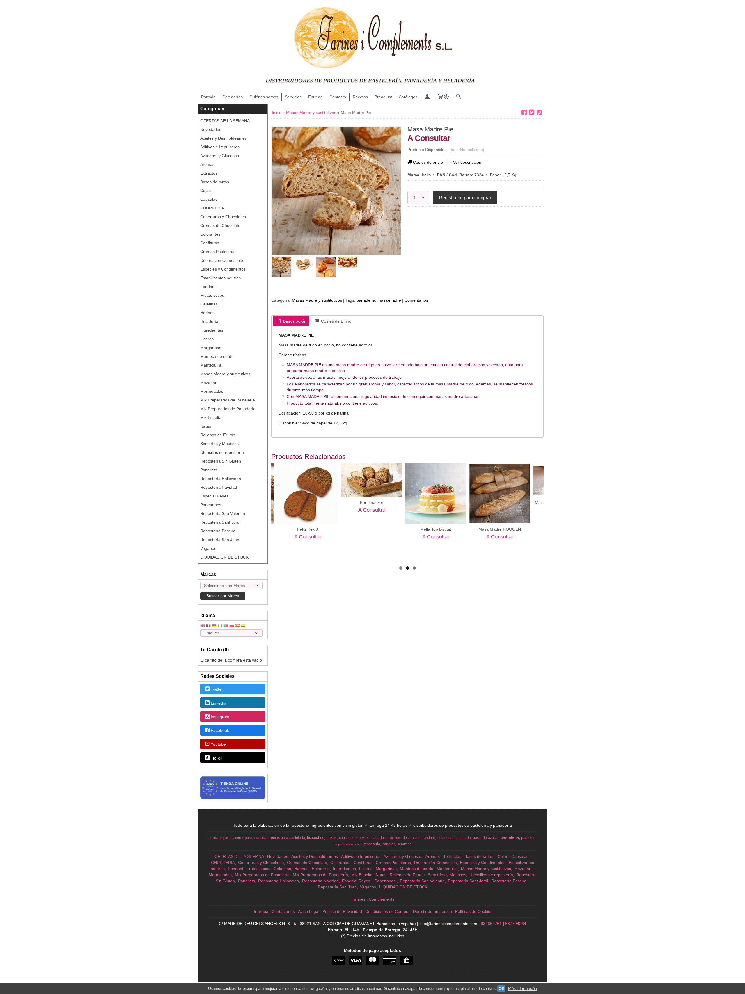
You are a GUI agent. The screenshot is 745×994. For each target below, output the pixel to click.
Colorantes (210, 234)
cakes (332, 837)
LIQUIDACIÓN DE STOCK (224, 557)
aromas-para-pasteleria (286, 838)
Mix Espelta (210, 417)
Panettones (210, 504)
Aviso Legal (308, 911)
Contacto (337, 97)
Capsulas (208, 199)
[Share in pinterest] (539, 112)
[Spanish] (237, 626)
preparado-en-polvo (347, 844)
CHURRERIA (212, 208)
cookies (363, 837)
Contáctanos (283, 911)
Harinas (207, 312)
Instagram (220, 716)
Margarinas (210, 347)
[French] (208, 626)
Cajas (205, 190)
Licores (207, 339)
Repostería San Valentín (222, 513)
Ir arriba (261, 911)
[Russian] (231, 626)
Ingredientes (211, 330)
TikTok (216, 758)
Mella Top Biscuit (435, 529)
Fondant (208, 286)
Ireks (426, 175)
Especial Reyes (214, 496)
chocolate (346, 838)
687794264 (515, 923)
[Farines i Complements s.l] (372, 46)
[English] (202, 626)
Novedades (210, 129)
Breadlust (383, 97)
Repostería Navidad (218, 487)
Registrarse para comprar (465, 197)
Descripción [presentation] (294, 321)
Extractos (208, 173)
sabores (388, 844)
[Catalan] (244, 626)
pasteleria (510, 837)
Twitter (217, 689)
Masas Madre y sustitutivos (225, 373)
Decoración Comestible (221, 260)
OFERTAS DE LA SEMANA (225, 120)
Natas (205, 426)
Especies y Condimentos (223, 269)
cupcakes (394, 838)
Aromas (207, 164)
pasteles (528, 837)
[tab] (291, 321)
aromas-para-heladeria (249, 838)
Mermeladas (211, 391)
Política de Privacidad (342, 911)
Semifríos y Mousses (219, 443)
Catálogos (408, 97)
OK (501, 988)
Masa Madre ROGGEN (499, 529)
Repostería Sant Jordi (220, 522)
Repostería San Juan (219, 539)
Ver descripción (467, 162)
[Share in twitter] (531, 112)
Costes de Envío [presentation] (335, 321)
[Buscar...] (458, 97)
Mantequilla (210, 365)
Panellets (208, 469)
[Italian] (220, 626)
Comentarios (416, 300)
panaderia (365, 300)
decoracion (412, 838)
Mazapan (208, 382)
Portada (208, 97)
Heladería (209, 321)
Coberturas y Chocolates (223, 216)
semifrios (404, 844)
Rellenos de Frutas (217, 435)
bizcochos (315, 837)
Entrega (315, 97)
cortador (378, 838)
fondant (429, 837)
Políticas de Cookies (473, 911)
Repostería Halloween (220, 478)
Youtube (218, 744)
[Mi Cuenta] (427, 97)
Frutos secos (212, 295)
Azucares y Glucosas (219, 155)
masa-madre (389, 300)
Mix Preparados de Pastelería (227, 400)
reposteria (371, 844)
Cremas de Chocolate (220, 225)
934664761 (491, 923)
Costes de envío (428, 162)
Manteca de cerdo (217, 356)
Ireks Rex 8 (307, 529)
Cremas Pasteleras (217, 251)
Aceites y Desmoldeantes (223, 138)
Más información (522, 988)
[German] (214, 626)
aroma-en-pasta (220, 838)
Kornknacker (371, 502)
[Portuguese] (226, 626)
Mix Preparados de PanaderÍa (228, 408)
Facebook (220, 730)
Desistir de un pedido (432, 911)
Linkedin (218, 703)
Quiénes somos (263, 97)
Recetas (360, 97)
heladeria (445, 838)
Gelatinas (209, 304)
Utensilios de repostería (222, 452)
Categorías (232, 97)
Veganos (208, 548)
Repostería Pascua (217, 531)
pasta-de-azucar (486, 838)
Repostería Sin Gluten (220, 461)
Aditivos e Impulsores (220, 147)
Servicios (293, 97)
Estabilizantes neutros (220, 277)
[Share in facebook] (524, 112)
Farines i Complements (373, 899)
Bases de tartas (214, 181)
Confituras (209, 243)
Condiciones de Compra (387, 911)
